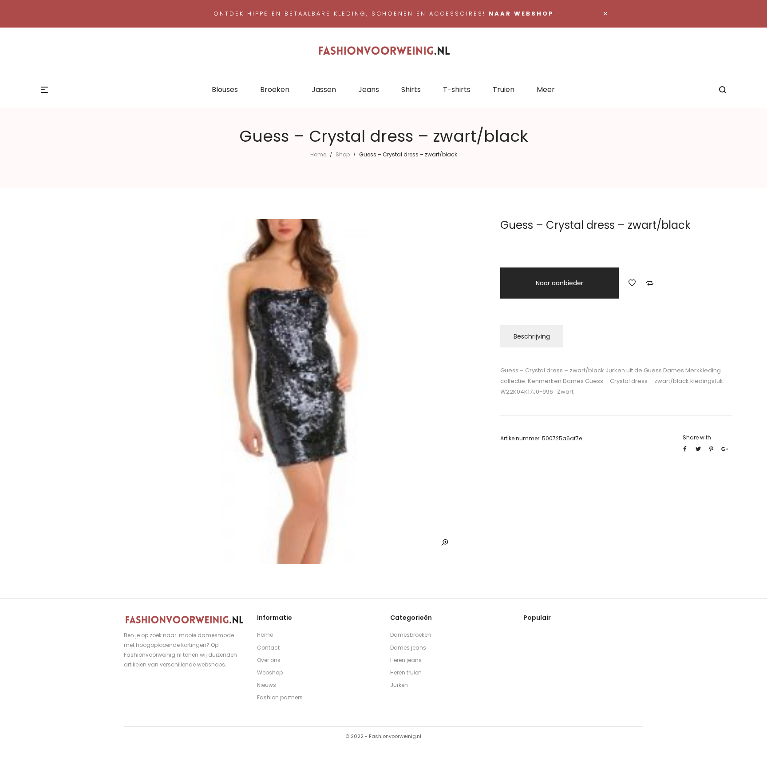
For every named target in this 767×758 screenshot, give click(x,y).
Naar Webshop (521, 13)
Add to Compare (650, 283)
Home (318, 154)
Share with (697, 437)
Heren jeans (406, 660)
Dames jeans (408, 647)
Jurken (399, 685)
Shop (343, 154)
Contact (268, 647)
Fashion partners (280, 697)
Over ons (269, 660)
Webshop (270, 672)
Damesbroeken (410, 634)
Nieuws (266, 685)
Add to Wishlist (632, 283)
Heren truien (406, 672)
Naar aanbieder (559, 283)
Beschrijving (532, 336)
